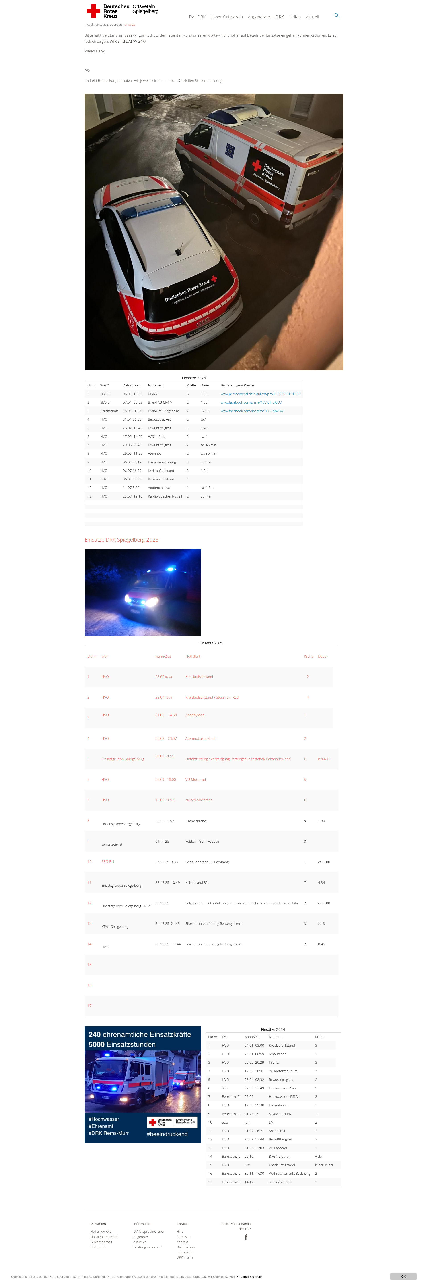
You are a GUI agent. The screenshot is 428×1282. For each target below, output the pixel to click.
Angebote (140, 1237)
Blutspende (98, 1247)
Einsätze (129, 25)
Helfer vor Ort (100, 1231)
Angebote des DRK (266, 16)
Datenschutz (186, 1247)
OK (403, 1276)
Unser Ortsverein (226, 16)
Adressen (184, 1237)
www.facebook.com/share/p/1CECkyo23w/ (252, 411)
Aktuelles (139, 1242)
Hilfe (180, 1231)
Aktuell (312, 16)
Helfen (295, 16)
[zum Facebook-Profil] (246, 1237)
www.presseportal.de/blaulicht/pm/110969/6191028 (260, 394)
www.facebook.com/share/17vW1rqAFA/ (251, 402)
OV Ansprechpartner (148, 1231)
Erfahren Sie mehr (249, 1276)
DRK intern (185, 1257)
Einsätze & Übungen (109, 25)
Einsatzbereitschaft (104, 1237)
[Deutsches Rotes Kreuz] (108, 11)
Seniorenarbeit (101, 1242)
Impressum (185, 1252)
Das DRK (197, 16)
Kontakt (182, 1242)
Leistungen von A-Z (147, 1247)
